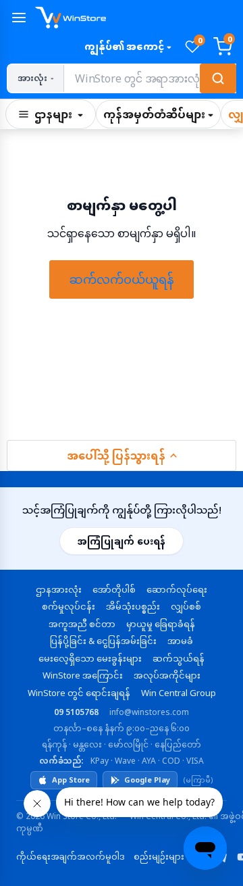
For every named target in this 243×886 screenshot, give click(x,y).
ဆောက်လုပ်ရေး (176, 589)
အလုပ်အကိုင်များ (167, 675)
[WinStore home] (135, 17)
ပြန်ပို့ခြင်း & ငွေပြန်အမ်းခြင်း (103, 641)
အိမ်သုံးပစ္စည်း (133, 606)
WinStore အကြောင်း (83, 675)
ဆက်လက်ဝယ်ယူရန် (121, 279)
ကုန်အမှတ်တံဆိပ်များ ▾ (158, 114)
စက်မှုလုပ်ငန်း (68, 606)
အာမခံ (180, 641)
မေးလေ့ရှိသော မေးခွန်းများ (90, 658)
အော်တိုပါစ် (114, 589)
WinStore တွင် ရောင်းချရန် (79, 693)
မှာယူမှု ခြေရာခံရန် (160, 624)
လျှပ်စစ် (186, 606)
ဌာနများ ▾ (58, 114)
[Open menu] (19, 17)
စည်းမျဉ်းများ (159, 856)
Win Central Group (178, 693)
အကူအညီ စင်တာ (82, 624)
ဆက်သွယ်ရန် (179, 658)
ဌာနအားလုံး (59, 589)
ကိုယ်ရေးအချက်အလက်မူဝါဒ (70, 856)
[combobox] (149, 78)
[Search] (218, 78)
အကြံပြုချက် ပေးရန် (121, 541)
